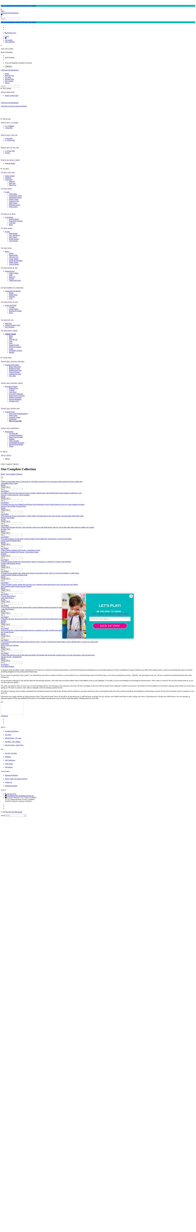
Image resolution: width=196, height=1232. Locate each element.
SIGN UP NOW (110, 625)
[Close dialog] (131, 596)
